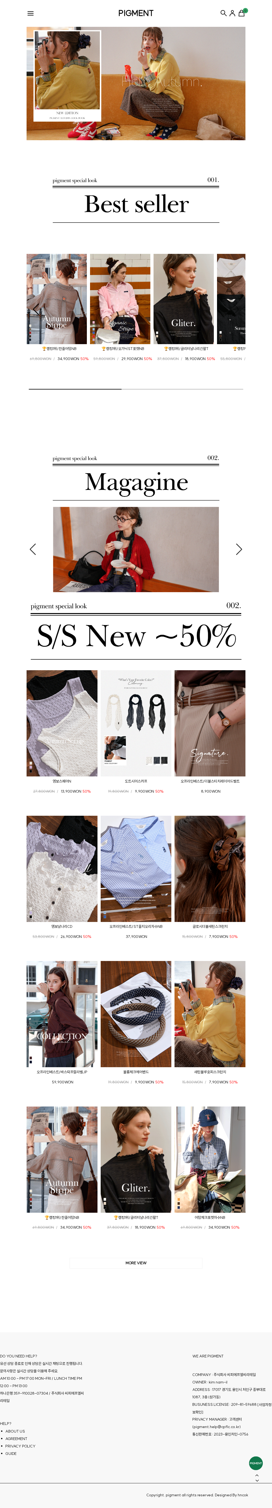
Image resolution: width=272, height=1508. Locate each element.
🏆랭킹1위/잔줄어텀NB (59, 348)
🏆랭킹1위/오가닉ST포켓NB (122, 348)
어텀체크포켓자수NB (210, 1217)
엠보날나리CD (62, 926)
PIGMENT (136, 13)
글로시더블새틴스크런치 (210, 926)
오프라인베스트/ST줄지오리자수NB (136, 926)
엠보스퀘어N (62, 781)
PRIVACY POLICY (20, 1445)
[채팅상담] (256, 1463)
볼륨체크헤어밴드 (136, 1072)
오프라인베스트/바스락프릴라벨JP (62, 1072)
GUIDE (10, 1453)
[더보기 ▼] (136, 1263)
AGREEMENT (16, 1438)
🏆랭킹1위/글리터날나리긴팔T (186, 348)
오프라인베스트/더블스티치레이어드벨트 (210, 781)
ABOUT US (15, 1431)
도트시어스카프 (136, 781)
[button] (36, 309)
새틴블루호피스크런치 (210, 1072)
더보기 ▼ (136, 1263)
